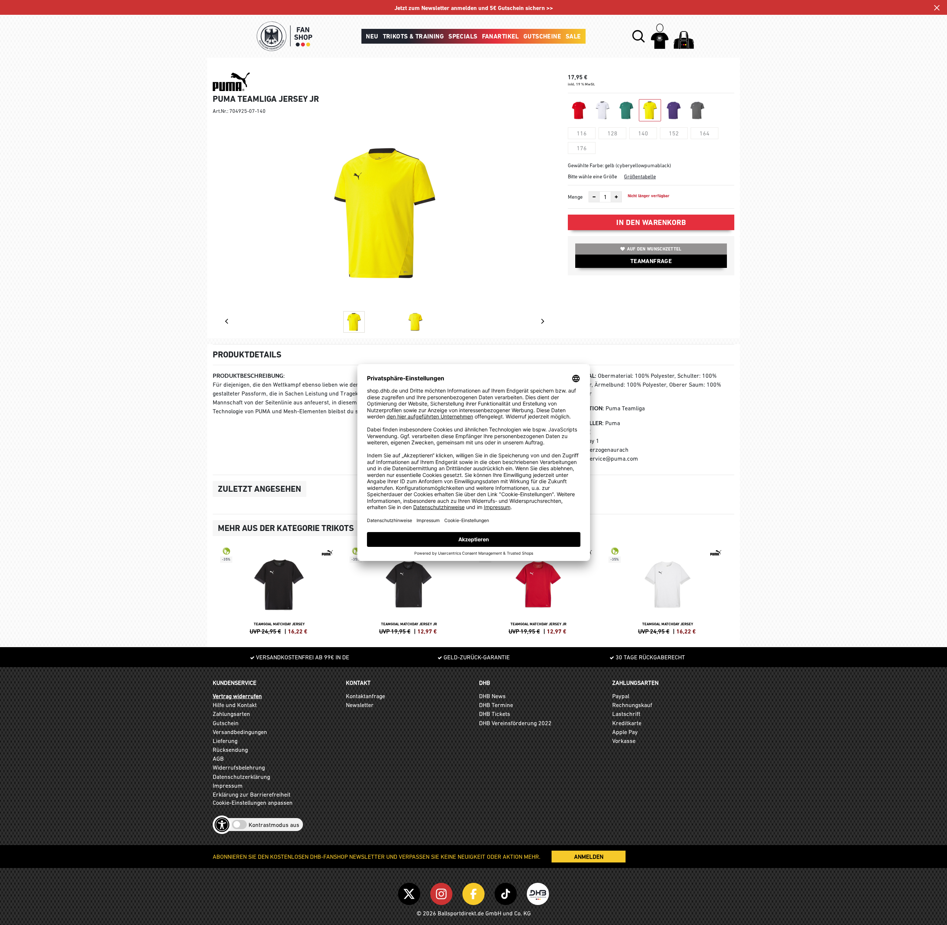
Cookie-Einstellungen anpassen (253, 802)
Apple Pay (625, 732)
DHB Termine (496, 705)
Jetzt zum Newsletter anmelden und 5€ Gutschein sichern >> (473, 7)
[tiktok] (507, 892)
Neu (372, 36)
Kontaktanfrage (365, 696)
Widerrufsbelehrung (239, 767)
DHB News (492, 696)
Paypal (620, 696)
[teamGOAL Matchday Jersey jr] (409, 590)
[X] (410, 892)
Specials (462, 36)
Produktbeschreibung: (249, 375)
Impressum (228, 785)
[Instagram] (442, 892)
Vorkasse (624, 740)
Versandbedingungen (240, 732)
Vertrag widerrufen (237, 696)
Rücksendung (230, 749)
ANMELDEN (588, 856)
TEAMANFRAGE (651, 261)
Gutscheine (542, 36)
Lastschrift (626, 713)
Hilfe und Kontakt (235, 705)
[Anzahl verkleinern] (594, 196)
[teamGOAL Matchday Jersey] (279, 590)
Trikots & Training (413, 36)
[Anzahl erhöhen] (616, 196)
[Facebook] (474, 892)
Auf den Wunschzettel (654, 249)
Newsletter (360, 705)
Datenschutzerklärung (241, 776)
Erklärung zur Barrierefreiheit (251, 794)
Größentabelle (640, 176)
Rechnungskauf (632, 705)
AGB (218, 758)
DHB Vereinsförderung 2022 (515, 723)
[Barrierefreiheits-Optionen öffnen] (222, 824)
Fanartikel (500, 36)
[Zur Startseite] (284, 36)
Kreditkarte (626, 723)
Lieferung (225, 740)
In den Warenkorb (651, 222)
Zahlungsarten (231, 713)
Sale (573, 36)
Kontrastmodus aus (274, 824)
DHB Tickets (494, 713)
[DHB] (538, 892)
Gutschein (226, 723)
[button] (638, 36)
